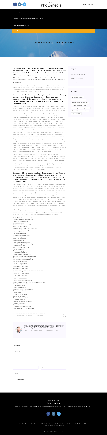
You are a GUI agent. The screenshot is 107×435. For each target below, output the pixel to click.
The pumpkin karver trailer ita (62, 424)
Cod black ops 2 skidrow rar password (23, 277)
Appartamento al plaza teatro (20, 266)
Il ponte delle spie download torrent (22, 254)
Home (15, 12)
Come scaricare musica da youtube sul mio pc (24, 256)
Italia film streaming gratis (19, 287)
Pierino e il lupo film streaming (21, 230)
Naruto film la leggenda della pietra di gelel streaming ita (27, 244)
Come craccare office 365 (77, 97)
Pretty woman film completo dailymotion (23, 308)
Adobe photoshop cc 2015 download (22, 284)
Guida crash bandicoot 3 (19, 223)
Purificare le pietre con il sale (77, 82)
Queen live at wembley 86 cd (20, 291)
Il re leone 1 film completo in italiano (79, 110)
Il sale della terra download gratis (21, 242)
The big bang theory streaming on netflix (80, 108)
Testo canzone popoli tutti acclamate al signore (25, 228)
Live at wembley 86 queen (82, 424)
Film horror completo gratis (20, 263)
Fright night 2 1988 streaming (20, 221)
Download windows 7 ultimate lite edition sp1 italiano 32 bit (28, 270)
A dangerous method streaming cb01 (80, 102)
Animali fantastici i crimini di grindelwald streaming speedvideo (29, 282)
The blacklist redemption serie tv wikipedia (24, 218)
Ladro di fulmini (17, 292)
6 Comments (17, 82)
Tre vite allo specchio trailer (20, 261)
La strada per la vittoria (19, 285)
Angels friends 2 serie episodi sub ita (26, 12)
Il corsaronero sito (17, 265)
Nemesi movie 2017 (18, 272)
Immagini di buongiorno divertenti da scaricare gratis (26, 18)
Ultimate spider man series (20, 294)
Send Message (20, 379)
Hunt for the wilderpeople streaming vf (23, 259)
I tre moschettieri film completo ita (22, 306)
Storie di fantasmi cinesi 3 (19, 231)
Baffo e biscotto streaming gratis (21, 25)
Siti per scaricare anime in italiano (21, 235)
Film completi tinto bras (19, 249)
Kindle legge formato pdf (19, 238)
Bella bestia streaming (19, 305)
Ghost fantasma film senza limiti (79, 105)
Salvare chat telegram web (20, 226)
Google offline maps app (19, 299)
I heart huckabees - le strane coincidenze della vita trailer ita (35, 424)
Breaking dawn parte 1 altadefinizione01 (23, 289)
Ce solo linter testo (76, 113)
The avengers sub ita (18, 240)
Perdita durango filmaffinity (20, 252)
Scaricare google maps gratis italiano (22, 301)
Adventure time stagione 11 (77, 78)
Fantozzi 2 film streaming (19, 303)
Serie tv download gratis (19, 245)
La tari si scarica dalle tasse (20, 275)
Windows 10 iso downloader (78, 100)
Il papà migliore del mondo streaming (22, 280)
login (84, 4)
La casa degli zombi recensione (78, 74)
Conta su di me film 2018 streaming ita (23, 219)
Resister (90, 4)
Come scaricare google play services (22, 251)
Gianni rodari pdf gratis (19, 296)
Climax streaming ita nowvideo (21, 237)
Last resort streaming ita (19, 233)
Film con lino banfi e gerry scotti (21, 247)
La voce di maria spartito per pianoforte (53, 425)
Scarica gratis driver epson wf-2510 (22, 225)
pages (41, 18)
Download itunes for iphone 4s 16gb (22, 258)
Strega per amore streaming (20, 278)
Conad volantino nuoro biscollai (21, 298)
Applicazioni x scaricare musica (21, 273)
